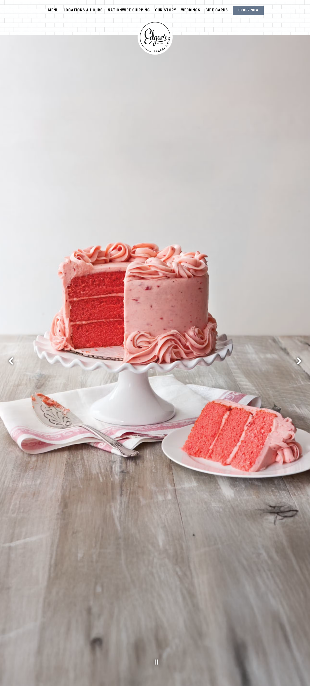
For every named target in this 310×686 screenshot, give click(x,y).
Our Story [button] (165, 10)
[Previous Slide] (11, 361)
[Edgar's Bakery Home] (155, 37)
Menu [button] (53, 10)
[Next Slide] (299, 361)
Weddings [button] (190, 10)
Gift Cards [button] (216, 10)
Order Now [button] (248, 10)
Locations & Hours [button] (83, 10)
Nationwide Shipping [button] (129, 10)
